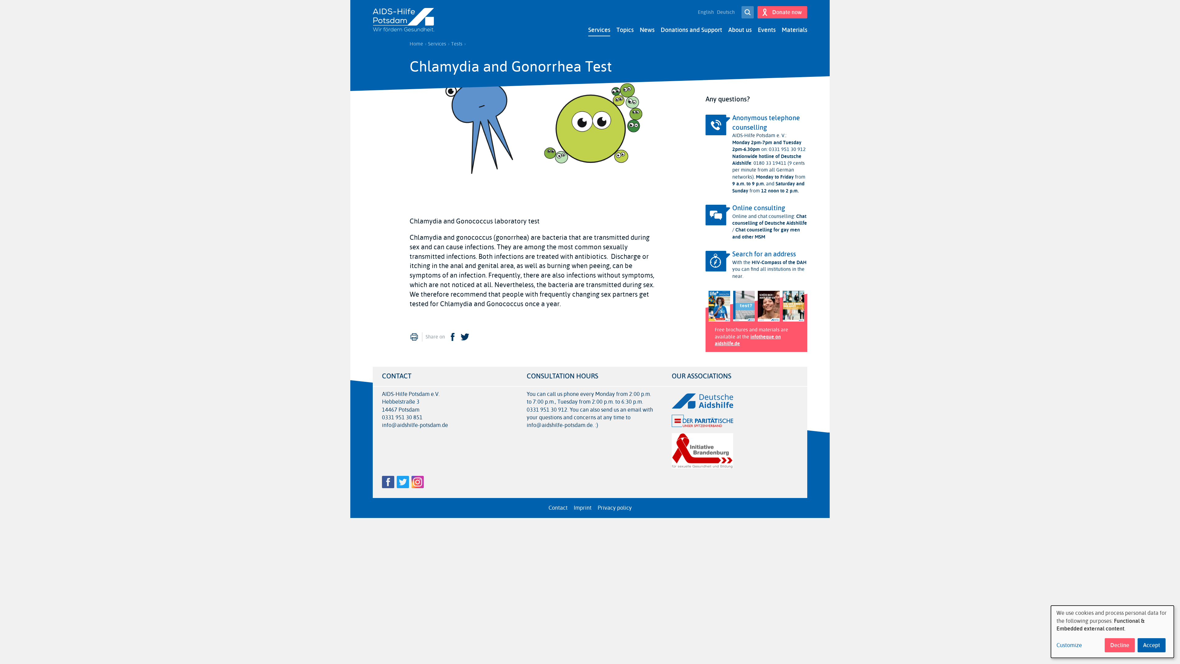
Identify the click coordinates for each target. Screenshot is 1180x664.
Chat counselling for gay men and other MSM (766, 233)
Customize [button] (1069, 645)
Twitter (465, 337)
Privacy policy (615, 508)
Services (599, 30)
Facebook (452, 337)
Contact (558, 508)
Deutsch (726, 12)
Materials (794, 30)
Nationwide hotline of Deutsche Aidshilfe (766, 160)
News (647, 30)
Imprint (583, 508)
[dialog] (1112, 632)
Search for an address (764, 254)
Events (767, 30)
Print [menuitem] (414, 337)
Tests (456, 44)
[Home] (403, 20)
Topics (625, 30)
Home (416, 44)
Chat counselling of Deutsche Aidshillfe (769, 220)
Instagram (417, 482)
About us (740, 30)
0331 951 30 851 (402, 417)
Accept (1151, 645)
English (706, 12)
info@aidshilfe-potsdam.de (415, 425)
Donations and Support (691, 30)
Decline (1119, 645)
